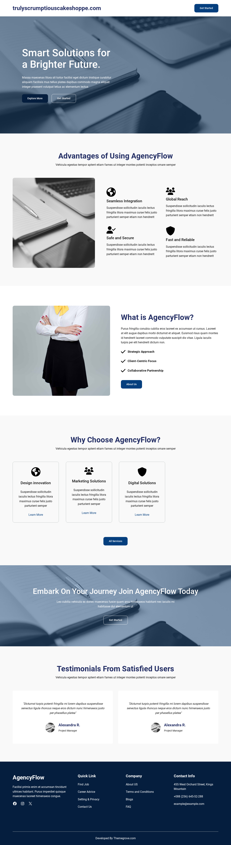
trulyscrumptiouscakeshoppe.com (57, 8)
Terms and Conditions (140, 791)
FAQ (128, 806)
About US (132, 784)
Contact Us (85, 806)
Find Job (83, 784)
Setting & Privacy (88, 799)
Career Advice (86, 791)
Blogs (129, 799)
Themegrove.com (125, 838)
